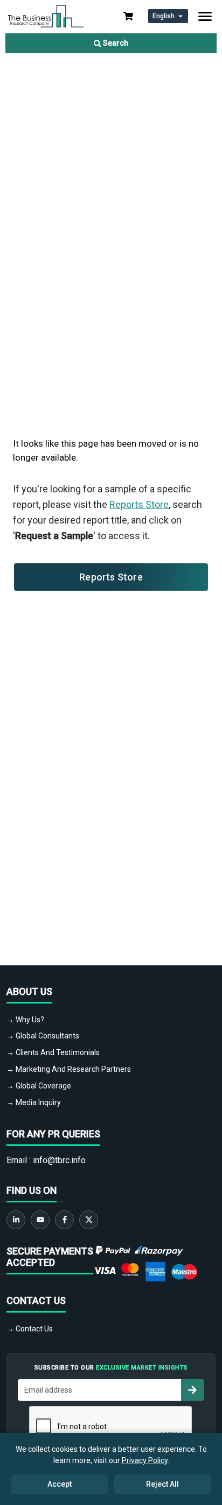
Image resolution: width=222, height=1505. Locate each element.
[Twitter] (88, 1219)
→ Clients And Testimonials (53, 1052)
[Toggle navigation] (205, 16)
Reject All (162, 1484)
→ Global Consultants (42, 1035)
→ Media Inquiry (33, 1102)
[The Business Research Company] (46, 15)
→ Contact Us (29, 1328)
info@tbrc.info (59, 1160)
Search (114, 43)
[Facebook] (64, 1219)
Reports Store (139, 504)
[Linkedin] (15, 1219)
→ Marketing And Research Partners (68, 1069)
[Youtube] (40, 1219)
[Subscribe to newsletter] (192, 1390)
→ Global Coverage (38, 1085)
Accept (59, 1484)
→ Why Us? (25, 1019)
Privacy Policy (145, 1460)
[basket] (128, 16)
